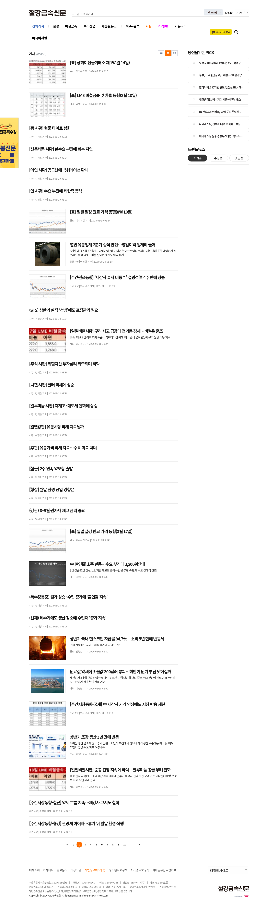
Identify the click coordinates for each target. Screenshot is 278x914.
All (63, 895)
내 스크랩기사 (214, 12)
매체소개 (34, 870)
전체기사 (38, 26)
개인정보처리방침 (95, 870)
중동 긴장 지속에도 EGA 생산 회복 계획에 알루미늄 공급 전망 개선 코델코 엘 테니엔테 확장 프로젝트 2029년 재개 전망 (123, 778)
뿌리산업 (89, 26)
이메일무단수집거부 (164, 870)
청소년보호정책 (118, 870)
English (229, 12)
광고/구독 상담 (223, 32)
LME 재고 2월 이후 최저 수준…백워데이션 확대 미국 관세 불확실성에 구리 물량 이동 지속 (120, 337)
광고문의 (62, 870)
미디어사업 (39, 37)
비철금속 (71, 26)
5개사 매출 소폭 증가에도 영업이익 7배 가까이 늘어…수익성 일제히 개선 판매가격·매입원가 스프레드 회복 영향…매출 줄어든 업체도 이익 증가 (123, 253)
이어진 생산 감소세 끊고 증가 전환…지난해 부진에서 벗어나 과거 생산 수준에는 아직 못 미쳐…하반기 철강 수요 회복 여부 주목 (123, 745)
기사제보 (48, 870)
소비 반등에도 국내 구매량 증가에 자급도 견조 (95, 645)
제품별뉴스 (109, 26)
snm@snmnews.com (97, 895)
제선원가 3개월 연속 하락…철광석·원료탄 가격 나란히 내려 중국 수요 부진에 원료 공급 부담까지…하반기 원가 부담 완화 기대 (122, 680)
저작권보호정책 (140, 870)
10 (124, 844)
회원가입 (88, 14)
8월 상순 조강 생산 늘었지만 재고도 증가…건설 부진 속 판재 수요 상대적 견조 (113, 570)
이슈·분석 (132, 26)
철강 (56, 26)
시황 (149, 26)
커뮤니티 (180, 26)
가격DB (163, 26)
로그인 (75, 14)
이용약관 (76, 870)
